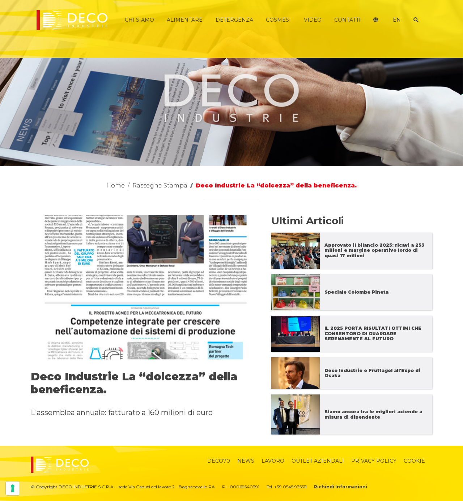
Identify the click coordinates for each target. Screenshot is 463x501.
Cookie (414, 461)
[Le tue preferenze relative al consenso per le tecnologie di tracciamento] (13, 488)
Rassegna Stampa (159, 185)
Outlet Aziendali (318, 461)
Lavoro (273, 461)
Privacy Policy (373, 461)
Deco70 (218, 461)
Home (115, 185)
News (245, 461)
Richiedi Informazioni (340, 486)
